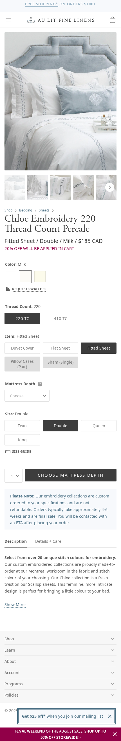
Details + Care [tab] (48, 541)
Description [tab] (16, 541)
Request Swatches (29, 289)
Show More (15, 604)
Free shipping (41, 3)
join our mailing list (84, 716)
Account (12, 672)
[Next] (109, 187)
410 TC (60, 318)
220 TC (22, 318)
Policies (12, 695)
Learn (10, 650)
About (10, 661)
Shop (8, 210)
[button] (8, 19)
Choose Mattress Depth (71, 475)
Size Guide (21, 451)
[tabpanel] (60, 581)
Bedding (25, 210)
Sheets (44, 210)
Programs (14, 683)
